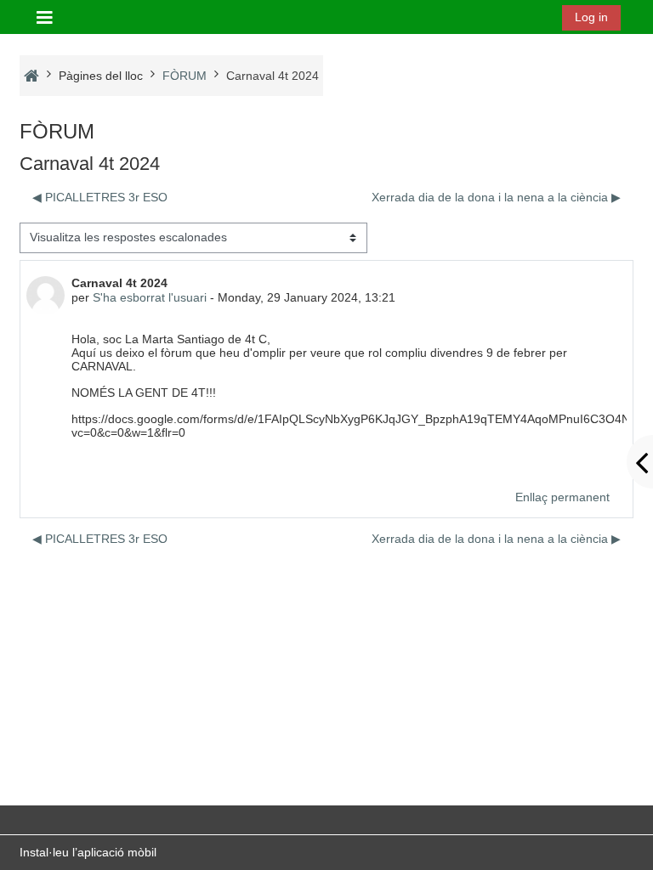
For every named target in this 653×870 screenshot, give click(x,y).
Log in (591, 17)
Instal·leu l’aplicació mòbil (88, 852)
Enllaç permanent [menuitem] (562, 497)
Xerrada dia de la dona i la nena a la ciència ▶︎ (496, 197)
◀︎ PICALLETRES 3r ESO (100, 197)
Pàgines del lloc (101, 75)
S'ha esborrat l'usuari (150, 297)
